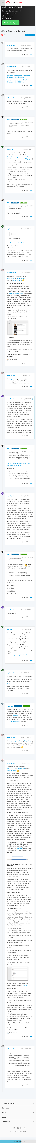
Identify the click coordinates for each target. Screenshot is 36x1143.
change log (20, 278)
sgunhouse (10, 706)
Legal (4, 1117)
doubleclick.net (15, 721)
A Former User (11, 45)
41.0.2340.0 (10, 768)
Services (5, 1108)
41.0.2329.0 (10, 278)
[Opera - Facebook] (11, 1128)
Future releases (8, 35)
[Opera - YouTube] (18, 1128)
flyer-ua (9, 629)
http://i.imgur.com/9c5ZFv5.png (16, 243)
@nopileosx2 (12, 379)
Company (6, 1122)
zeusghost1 (10, 399)
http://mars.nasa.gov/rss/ (16, 293)
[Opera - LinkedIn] (21, 1128)
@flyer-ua (11, 741)
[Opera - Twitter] (14, 1128)
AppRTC (19, 848)
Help (4, 1112)
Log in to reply (30, 35)
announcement (17, 280)
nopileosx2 (10, 149)
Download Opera (12, 23)
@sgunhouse (28, 741)
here (8, 683)
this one (15, 715)
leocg (8, 119)
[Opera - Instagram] (24, 1128)
